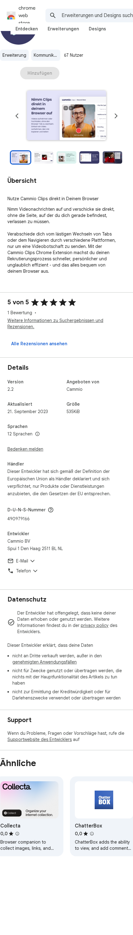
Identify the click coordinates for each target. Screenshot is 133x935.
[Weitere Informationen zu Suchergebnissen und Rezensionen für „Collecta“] (17, 833)
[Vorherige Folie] (17, 116)
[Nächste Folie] (116, 116)
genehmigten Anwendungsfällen (44, 662)
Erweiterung (14, 55)
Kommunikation (47, 55)
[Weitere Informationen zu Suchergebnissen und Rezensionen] (51, 510)
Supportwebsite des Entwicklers (39, 739)
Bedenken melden (25, 449)
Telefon (23, 571)
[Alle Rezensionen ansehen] (39, 343)
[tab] (27, 28)
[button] (66, 116)
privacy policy (95, 625)
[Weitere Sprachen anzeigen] (37, 434)
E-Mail (22, 561)
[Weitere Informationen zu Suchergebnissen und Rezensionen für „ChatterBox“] (91, 833)
